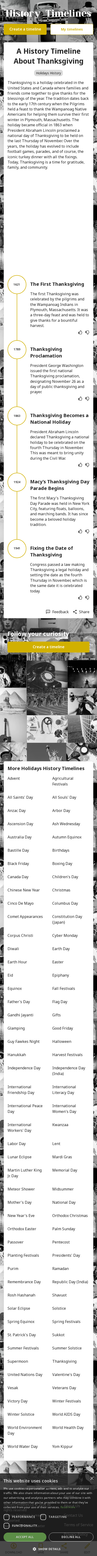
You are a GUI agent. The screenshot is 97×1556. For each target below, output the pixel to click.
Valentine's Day (66, 1374)
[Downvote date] (87, 332)
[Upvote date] (80, 332)
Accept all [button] (25, 1537)
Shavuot (59, 1295)
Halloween (61, 1041)
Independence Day (24, 1068)
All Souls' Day (64, 797)
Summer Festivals (23, 1348)
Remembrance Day (24, 1281)
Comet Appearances (25, 916)
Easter (58, 962)
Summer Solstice (67, 1348)
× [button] (91, 1478)
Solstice (59, 1308)
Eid (10, 975)
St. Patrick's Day (22, 1334)
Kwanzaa (60, 1124)
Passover (16, 1242)
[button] (48, 1549)
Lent (56, 1143)
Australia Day (20, 837)
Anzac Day (17, 810)
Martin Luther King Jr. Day (25, 1173)
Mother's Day (20, 1202)
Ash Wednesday (66, 823)
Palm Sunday (63, 1228)
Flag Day (59, 1001)
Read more (68, 1507)
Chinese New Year (24, 890)
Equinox (15, 988)
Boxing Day (62, 863)
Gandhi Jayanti (20, 1015)
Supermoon (18, 1361)
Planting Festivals (23, 1255)
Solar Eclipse (19, 1308)
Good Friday (62, 1028)
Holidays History (48, 73)
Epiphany (60, 975)
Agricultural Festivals (63, 781)
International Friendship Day (21, 1089)
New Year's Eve (21, 1215)
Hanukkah (17, 1054)
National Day (64, 1202)
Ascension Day (20, 823)
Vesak (13, 1387)
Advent (14, 778)
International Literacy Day (64, 1089)
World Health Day (68, 1427)
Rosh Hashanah (21, 1295)
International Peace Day (26, 1108)
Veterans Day (64, 1387)
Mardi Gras (62, 1156)
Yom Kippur (62, 1446)
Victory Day (18, 1401)
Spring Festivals (66, 1321)
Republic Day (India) (70, 1281)
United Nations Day (25, 1374)
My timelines (72, 29)
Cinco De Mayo (21, 903)
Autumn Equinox (66, 837)
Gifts (56, 1015)
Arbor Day (61, 810)
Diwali (13, 948)
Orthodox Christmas (70, 1215)
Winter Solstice (21, 1414)
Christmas (61, 890)
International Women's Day (64, 1108)
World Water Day (23, 1446)
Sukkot (58, 1334)
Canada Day (18, 876)
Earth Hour (17, 962)
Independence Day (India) (69, 1070)
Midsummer (63, 1189)
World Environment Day (25, 1430)
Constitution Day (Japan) (67, 919)
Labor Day (17, 1143)
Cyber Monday (65, 935)
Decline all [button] (71, 1537)
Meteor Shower (21, 1189)
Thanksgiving (64, 1361)
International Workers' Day (20, 1127)
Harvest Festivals (67, 1054)
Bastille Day (18, 850)
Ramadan (60, 1268)
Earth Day (61, 948)
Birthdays (60, 850)
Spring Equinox (21, 1321)
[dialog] (48, 1514)
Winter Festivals (66, 1401)
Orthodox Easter (22, 1228)
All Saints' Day (20, 797)
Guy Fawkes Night (24, 1041)
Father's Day (19, 1001)
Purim (13, 1268)
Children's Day (65, 876)
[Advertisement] (48, 222)
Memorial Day (64, 1170)
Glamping (16, 1028)
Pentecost (61, 1242)
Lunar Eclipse (20, 1156)
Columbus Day (65, 903)
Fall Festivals (63, 988)
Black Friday (18, 863)
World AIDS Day (66, 1414)
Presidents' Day (66, 1255)
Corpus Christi (20, 935)
